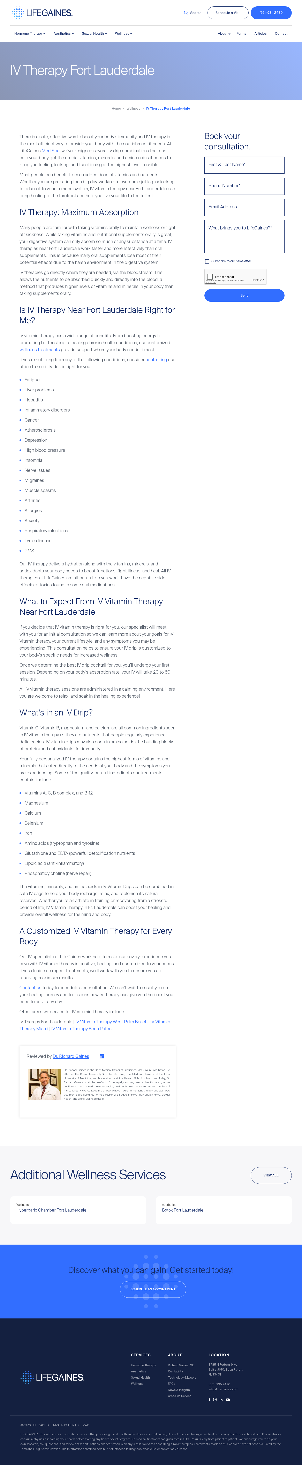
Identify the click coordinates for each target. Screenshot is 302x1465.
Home (116, 108)
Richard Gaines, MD (181, 1365)
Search (195, 13)
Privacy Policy (63, 1425)
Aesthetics (62, 34)
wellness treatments (40, 350)
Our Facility (175, 1371)
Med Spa (50, 151)
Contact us (30, 988)
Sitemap (83, 1425)
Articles (261, 34)
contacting (156, 360)
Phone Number (224, 186)
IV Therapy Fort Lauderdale (168, 108)
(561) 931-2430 (271, 12)
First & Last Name (227, 165)
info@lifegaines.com (224, 1389)
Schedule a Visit (228, 13)
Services (141, 1355)
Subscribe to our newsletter (231, 261)
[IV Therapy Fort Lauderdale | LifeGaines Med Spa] (42, 18)
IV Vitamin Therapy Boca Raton (81, 1029)
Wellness (122, 34)
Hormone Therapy (28, 34)
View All (271, 1175)
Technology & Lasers (182, 1377)
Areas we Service (179, 1396)
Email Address (223, 207)
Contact (281, 34)
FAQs (171, 1384)
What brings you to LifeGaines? (240, 228)
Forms (241, 34)
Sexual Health (93, 34)
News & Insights (179, 1390)
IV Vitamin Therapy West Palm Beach (111, 1022)
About (222, 34)
